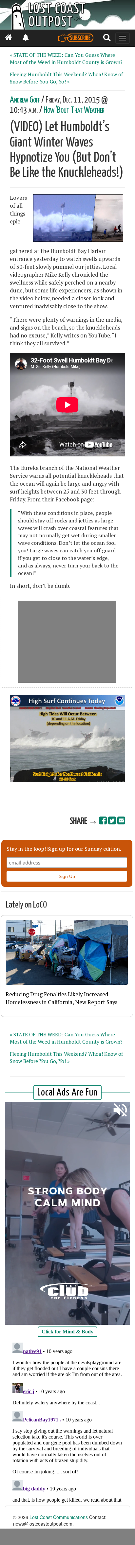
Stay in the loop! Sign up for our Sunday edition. (64, 848)
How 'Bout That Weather (74, 110)
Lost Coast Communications (58, 1517)
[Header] (67, 15)
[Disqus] (67, 1422)
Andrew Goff (25, 100)
